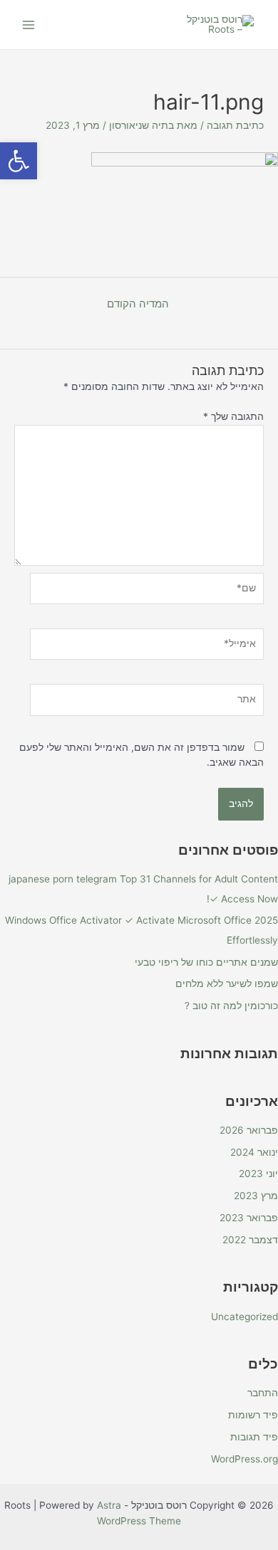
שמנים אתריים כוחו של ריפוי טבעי (206, 962)
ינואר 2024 (254, 1152)
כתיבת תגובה (235, 125)
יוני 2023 (258, 1173)
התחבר (262, 1392)
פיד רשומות (253, 1414)
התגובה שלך (233, 416)
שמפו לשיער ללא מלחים (226, 983)
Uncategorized (244, 1316)
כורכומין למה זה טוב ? (231, 1005)
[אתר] (147, 702)
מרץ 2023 (256, 1195)
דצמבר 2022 (250, 1239)
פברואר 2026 (249, 1130)
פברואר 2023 (249, 1217)
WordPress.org (244, 1459)
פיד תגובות (254, 1437)
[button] (18, 160)
